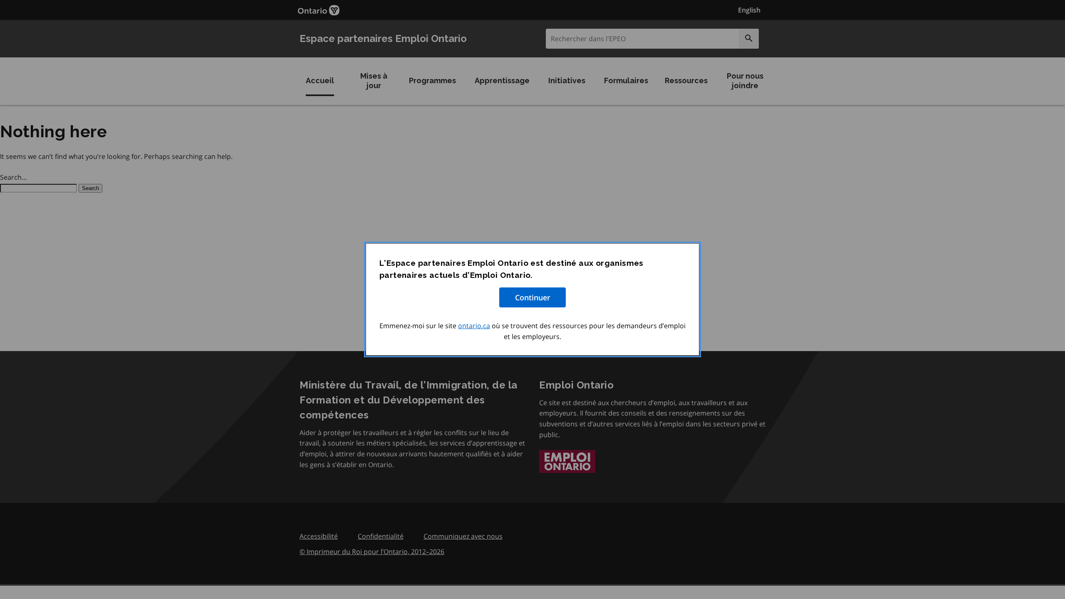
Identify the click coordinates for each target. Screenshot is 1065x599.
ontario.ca (474, 325)
